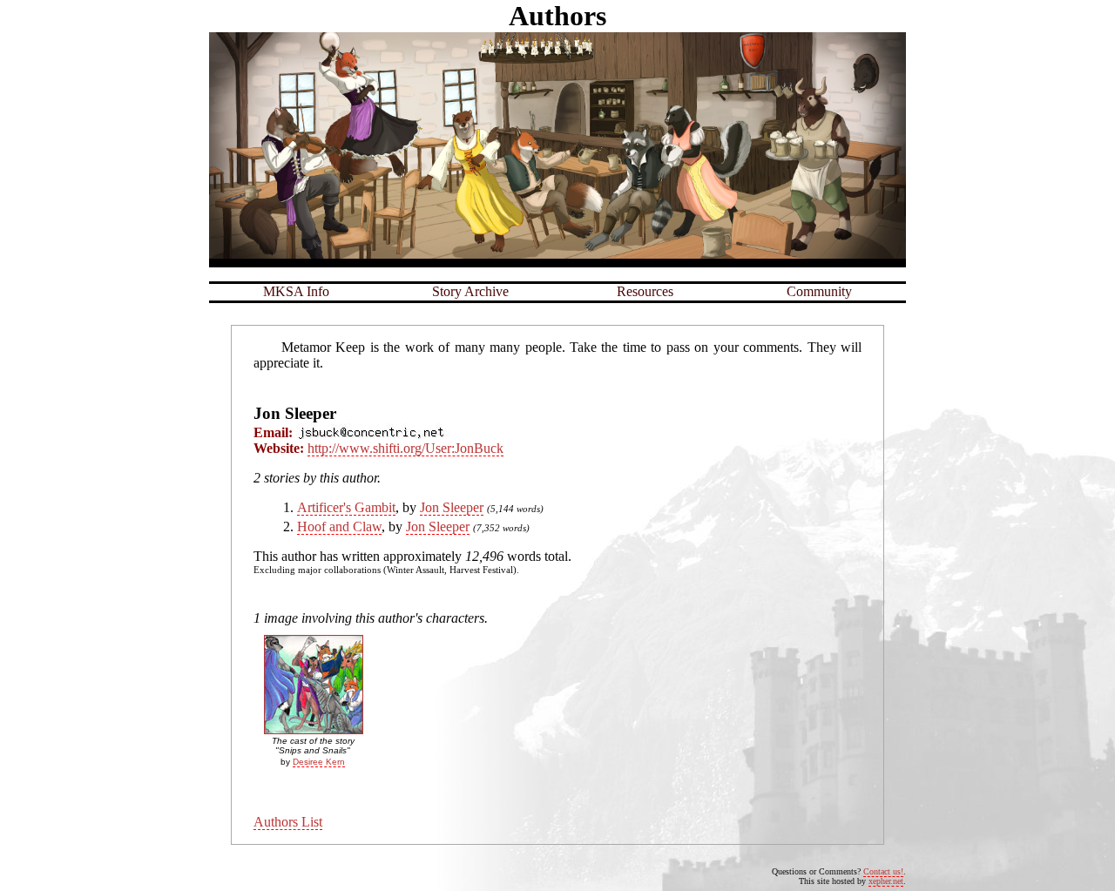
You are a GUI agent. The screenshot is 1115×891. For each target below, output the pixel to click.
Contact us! (883, 871)
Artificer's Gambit (346, 507)
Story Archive (470, 291)
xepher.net (885, 881)
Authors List (287, 821)
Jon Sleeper (451, 507)
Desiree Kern (319, 761)
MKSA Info (296, 291)
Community (819, 291)
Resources (645, 291)
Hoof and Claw (339, 526)
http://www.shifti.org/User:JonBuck (405, 448)
